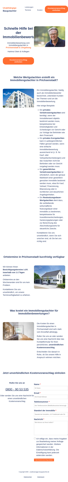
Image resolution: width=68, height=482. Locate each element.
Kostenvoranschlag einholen (56, 9)
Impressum (40, 477)
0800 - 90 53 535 (17, 389)
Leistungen (29, 7)
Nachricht (39, 419)
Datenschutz (28, 477)
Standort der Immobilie (45, 410)
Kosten (40, 10)
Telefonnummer (42, 402)
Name (37, 384)
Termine (28, 10)
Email (37, 393)
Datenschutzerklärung (45, 450)
